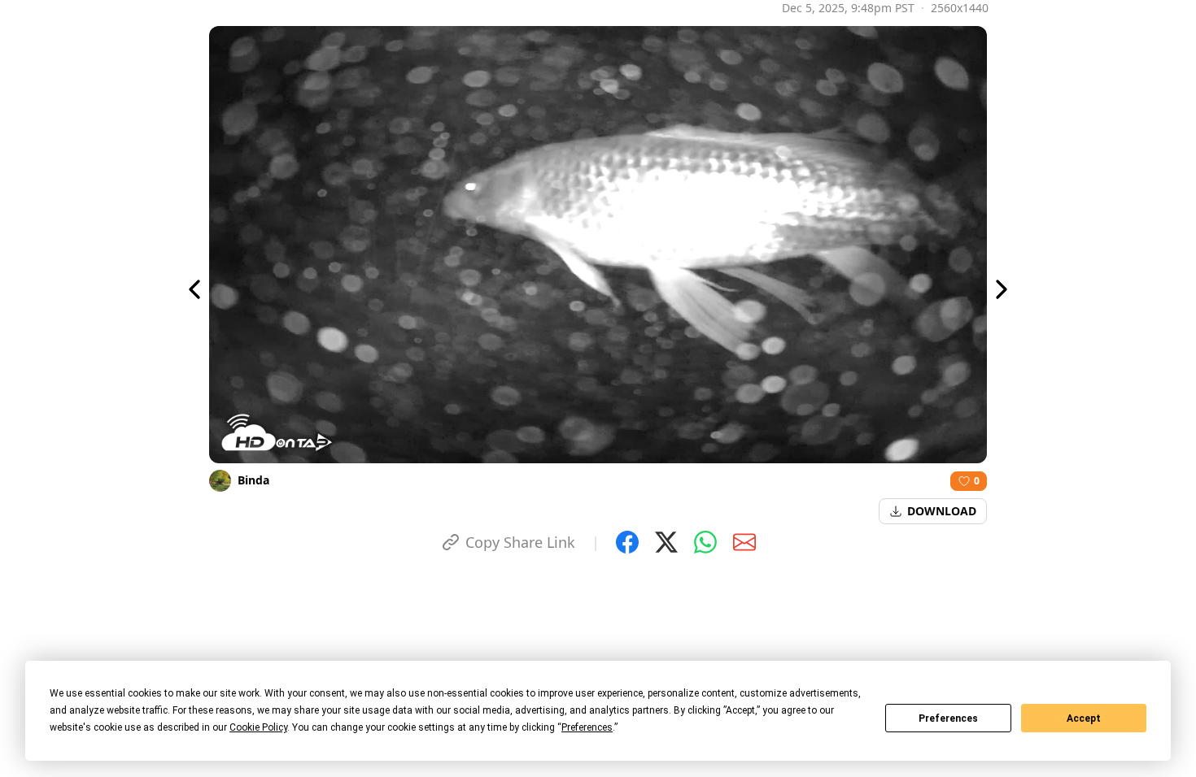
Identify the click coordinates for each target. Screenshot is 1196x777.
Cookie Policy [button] (258, 727)
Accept (1084, 718)
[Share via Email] (744, 542)
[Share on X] (666, 542)
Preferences (948, 718)
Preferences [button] (587, 727)
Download (941, 511)
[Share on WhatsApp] (705, 542)
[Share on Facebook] (627, 542)
